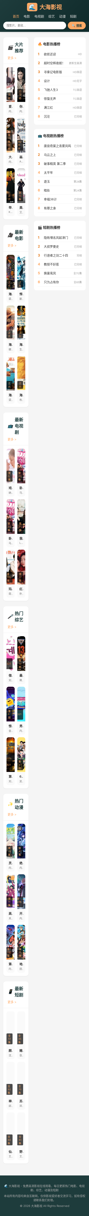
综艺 (51, 16)
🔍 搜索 (77, 25)
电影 (27, 16)
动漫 (62, 16)
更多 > (12, 58)
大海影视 (45, 7)
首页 (16, 16)
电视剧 (39, 16)
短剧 (73, 16)
